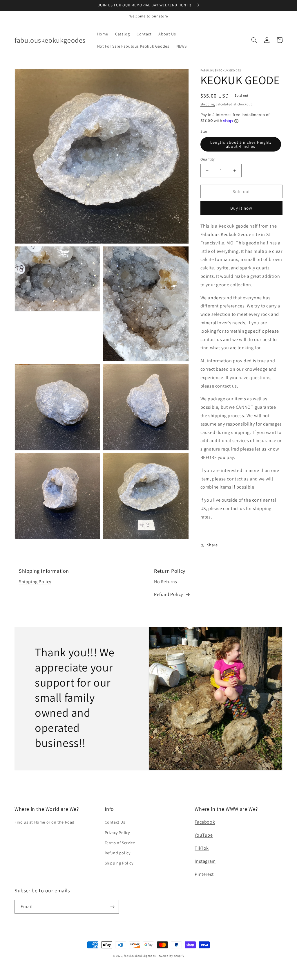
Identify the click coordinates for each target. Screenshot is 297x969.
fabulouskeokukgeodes (140, 956)
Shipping (207, 104)
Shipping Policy (35, 582)
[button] (254, 40)
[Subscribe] (112, 907)
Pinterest (204, 874)
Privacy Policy (117, 832)
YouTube (204, 835)
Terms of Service (120, 842)
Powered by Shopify (170, 956)
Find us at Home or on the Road (45, 822)
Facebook (205, 822)
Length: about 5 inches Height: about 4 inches (240, 144)
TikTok (202, 848)
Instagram (205, 861)
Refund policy (118, 852)
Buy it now (241, 208)
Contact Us (115, 822)
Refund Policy (168, 594)
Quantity (207, 159)
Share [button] (212, 544)
